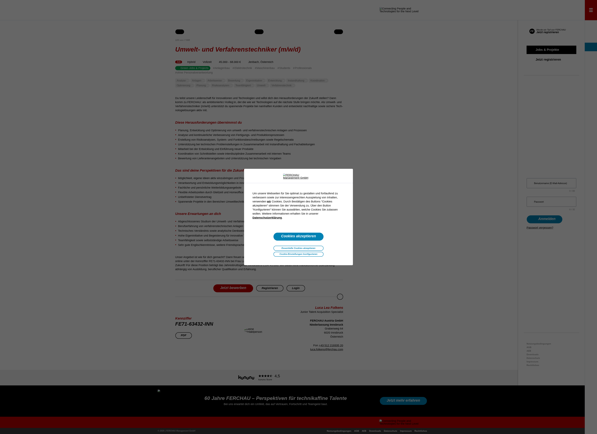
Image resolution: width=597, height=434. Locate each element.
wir (269, 201)
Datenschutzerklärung (267, 217)
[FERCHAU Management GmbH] (298, 176)
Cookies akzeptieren (298, 236)
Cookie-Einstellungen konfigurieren (298, 254)
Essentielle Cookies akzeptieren (298, 248)
